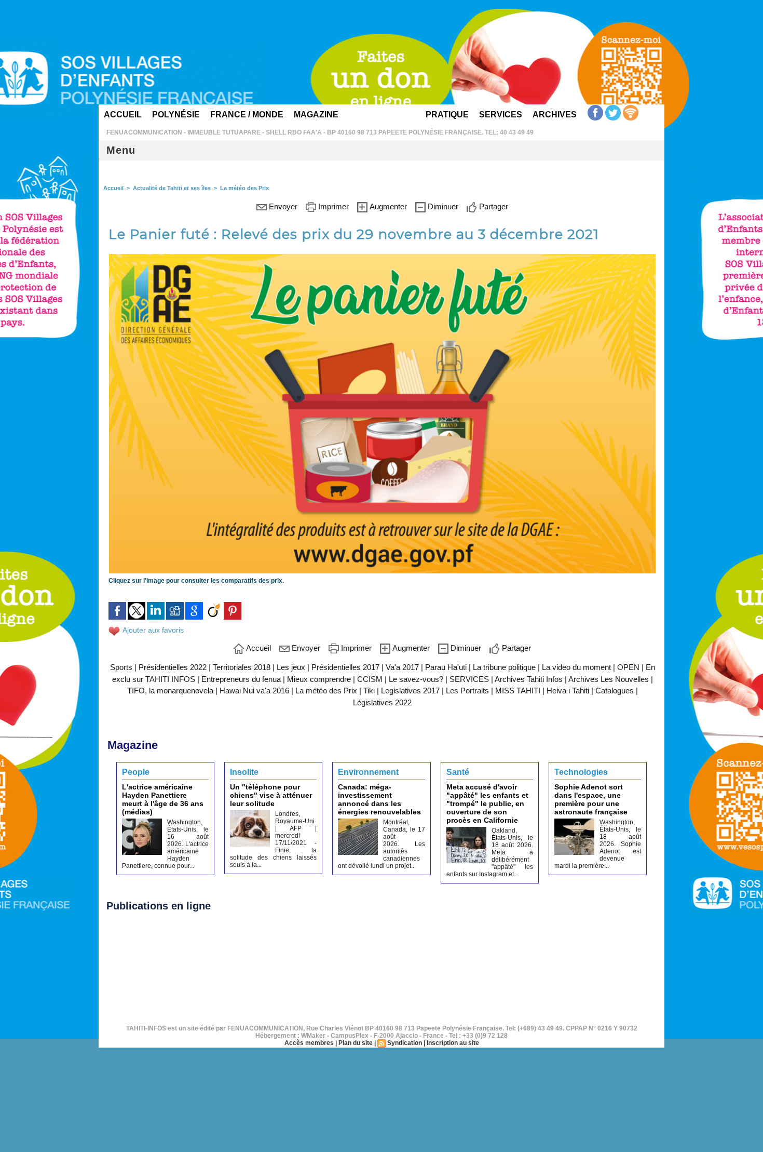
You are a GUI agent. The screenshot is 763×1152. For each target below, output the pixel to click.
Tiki (369, 690)
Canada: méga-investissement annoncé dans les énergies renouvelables (379, 799)
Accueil (123, 114)
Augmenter (387, 206)
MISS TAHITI (517, 690)
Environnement (368, 772)
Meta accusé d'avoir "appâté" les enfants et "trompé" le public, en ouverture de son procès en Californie (487, 803)
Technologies (581, 772)
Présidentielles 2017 (345, 667)
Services (500, 114)
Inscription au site (453, 1043)
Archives (555, 114)
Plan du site (355, 1043)
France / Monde (246, 114)
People (135, 772)
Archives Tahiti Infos (529, 679)
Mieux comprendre (319, 679)
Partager (492, 206)
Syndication (404, 1043)
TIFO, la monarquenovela (170, 690)
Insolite (244, 772)
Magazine (316, 114)
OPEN (628, 667)
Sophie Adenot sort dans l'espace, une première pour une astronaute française (591, 799)
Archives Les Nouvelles (608, 679)
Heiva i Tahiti (568, 690)
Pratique (447, 114)
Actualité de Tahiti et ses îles (172, 188)
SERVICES (469, 679)
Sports (121, 667)
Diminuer (442, 206)
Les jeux (291, 667)
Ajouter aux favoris (153, 630)
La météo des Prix (244, 188)
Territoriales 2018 (241, 667)
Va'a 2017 (402, 667)
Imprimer (332, 206)
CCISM (371, 679)
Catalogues (614, 690)
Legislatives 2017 (410, 690)
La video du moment (576, 667)
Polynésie (176, 114)
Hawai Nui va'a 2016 (254, 690)
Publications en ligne (158, 906)
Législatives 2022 (382, 702)
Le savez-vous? (416, 679)
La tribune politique (504, 667)
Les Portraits (467, 690)
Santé (457, 772)
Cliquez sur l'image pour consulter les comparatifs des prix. (196, 580)
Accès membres (309, 1043)
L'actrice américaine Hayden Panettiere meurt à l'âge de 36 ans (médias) (162, 799)
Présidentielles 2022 (173, 667)
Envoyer (282, 206)
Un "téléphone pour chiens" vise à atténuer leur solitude (271, 795)
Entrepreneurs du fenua (241, 679)
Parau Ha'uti (446, 667)
